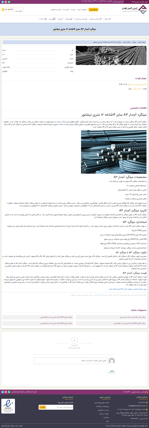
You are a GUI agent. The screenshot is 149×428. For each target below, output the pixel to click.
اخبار (107, 421)
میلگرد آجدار (126, 42)
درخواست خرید (82, 9)
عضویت (42, 407)
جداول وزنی (93, 9)
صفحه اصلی (141, 42)
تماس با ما (66, 9)
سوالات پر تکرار (104, 414)
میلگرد (106, 19)
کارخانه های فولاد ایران (101, 403)
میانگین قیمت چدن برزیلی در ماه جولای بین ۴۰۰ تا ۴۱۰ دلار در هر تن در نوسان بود (86, 2)
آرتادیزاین (4, 426)
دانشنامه (106, 417)
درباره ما (73, 9)
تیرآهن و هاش (94, 19)
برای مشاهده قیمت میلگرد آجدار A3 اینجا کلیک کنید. (127, 289)
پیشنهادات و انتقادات (102, 406)
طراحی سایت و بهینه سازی (15, 426)
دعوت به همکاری (56, 9)
